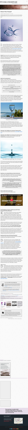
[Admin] (17, 295)
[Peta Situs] (3, 295)
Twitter (11, 428)
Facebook (10, 428)
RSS (17, 428)
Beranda (2, 8)
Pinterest (14, 428)
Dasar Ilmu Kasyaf (3, 294)
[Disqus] (11, 330)
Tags (5, 360)
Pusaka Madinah (8, 2)
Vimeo (16, 428)
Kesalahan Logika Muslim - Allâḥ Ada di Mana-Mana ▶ (15, 318)
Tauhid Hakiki (5, 8)
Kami (1, 360)
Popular (9, 360)
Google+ (13, 428)
